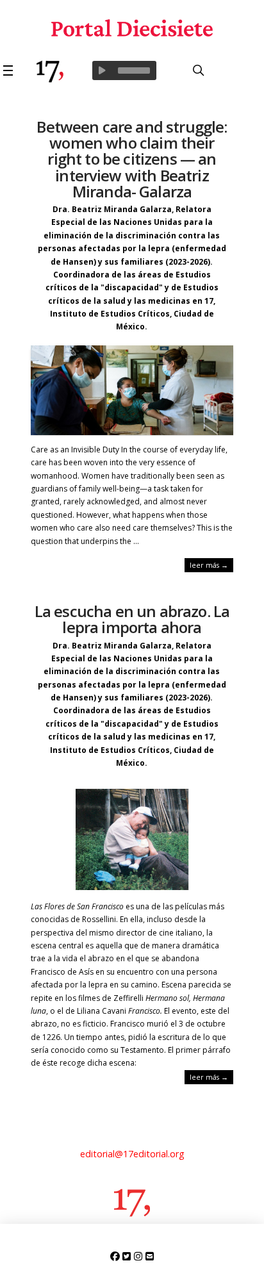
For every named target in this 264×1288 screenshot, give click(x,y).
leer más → (209, 565)
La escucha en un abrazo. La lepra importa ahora (132, 619)
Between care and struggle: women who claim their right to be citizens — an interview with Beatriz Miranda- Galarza (132, 159)
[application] (124, 70)
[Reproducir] (101, 70)
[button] (10, 70)
